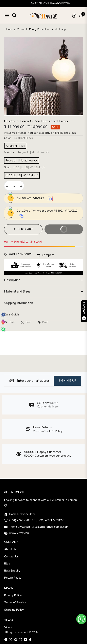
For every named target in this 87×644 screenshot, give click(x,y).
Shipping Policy (14, 610)
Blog (7, 563)
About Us (10, 549)
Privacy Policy (13, 595)
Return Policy (12, 578)
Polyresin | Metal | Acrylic (21, 160)
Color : (18, 138)
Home (8, 29)
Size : (24, 167)
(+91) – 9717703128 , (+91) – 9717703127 (36, 520)
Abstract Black (15, 146)
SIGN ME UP (67, 380)
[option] (43, 76)
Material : (27, 152)
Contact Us (11, 556)
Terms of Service (15, 602)
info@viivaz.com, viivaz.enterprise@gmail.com (38, 527)
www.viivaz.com (19, 533)
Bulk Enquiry (12, 571)
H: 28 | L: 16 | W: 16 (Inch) (21, 175)
